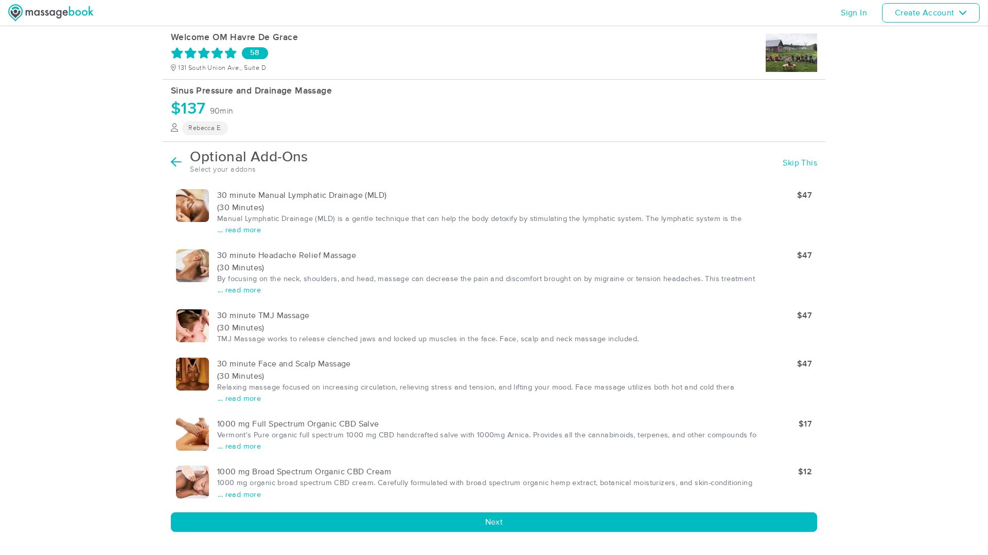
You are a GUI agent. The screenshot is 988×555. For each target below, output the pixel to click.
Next (494, 522)
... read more (239, 230)
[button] (494, 213)
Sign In (854, 13)
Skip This (800, 163)
